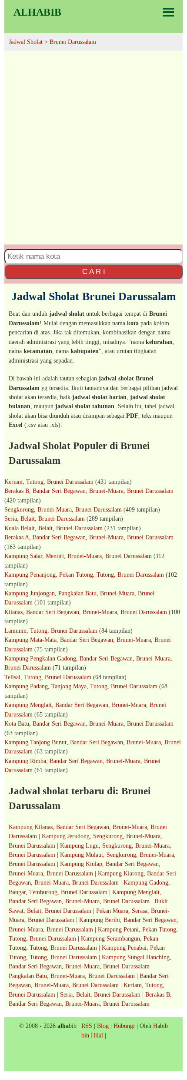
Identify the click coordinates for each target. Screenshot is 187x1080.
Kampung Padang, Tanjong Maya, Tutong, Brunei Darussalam (80, 686)
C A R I (93, 271)
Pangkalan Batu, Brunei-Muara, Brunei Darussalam (72, 975)
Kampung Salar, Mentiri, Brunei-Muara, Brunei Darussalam (78, 555)
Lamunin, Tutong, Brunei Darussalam (50, 630)
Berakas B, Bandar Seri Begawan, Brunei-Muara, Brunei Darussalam (89, 490)
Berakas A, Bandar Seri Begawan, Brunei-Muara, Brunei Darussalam (89, 537)
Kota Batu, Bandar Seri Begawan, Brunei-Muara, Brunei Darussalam (89, 723)
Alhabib (37, 12)
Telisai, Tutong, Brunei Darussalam (47, 677)
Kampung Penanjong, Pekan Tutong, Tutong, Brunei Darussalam (84, 574)
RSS (86, 1025)
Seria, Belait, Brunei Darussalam (44, 518)
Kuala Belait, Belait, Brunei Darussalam (53, 528)
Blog (103, 1025)
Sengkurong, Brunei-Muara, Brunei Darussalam (63, 509)
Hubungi (124, 1025)
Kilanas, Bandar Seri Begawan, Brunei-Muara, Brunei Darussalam (85, 611)
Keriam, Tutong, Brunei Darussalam (49, 481)
